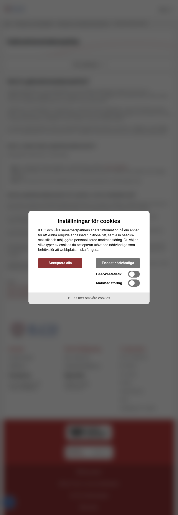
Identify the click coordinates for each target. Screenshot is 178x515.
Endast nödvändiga (118, 263)
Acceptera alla (60, 263)
